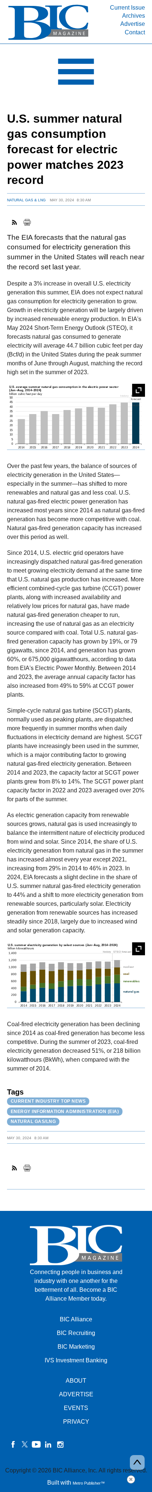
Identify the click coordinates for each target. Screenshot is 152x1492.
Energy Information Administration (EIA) (65, 1111)
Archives (133, 16)
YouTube (36, 1444)
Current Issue (127, 7)
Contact (135, 32)
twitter (25, 1444)
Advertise (132, 24)
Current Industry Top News (48, 1101)
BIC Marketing (76, 1347)
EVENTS (76, 1408)
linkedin (48, 1444)
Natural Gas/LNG (33, 1121)
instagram (60, 1444)
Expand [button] (138, 390)
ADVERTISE (76, 1394)
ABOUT (76, 1380)
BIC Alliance (76, 1319)
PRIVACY (76, 1421)
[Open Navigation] (76, 73)
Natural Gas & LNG (26, 200)
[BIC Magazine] (48, 39)
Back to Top (137, 1462)
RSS (14, 222)
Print (27, 222)
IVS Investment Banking (76, 1360)
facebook (13, 1444)
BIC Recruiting (76, 1333)
